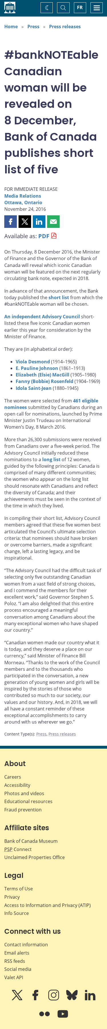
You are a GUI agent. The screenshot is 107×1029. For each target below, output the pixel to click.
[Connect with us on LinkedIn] (90, 999)
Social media (17, 969)
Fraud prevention (23, 810)
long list (51, 459)
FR (80, 7)
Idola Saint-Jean (34, 388)
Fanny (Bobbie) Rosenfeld (44, 381)
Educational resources (28, 801)
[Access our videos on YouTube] (62, 1018)
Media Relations (22, 196)
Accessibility (17, 785)
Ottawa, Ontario (23, 202)
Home (11, 26)
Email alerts (16, 953)
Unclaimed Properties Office (34, 857)
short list (59, 297)
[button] (10, 221)
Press (33, 26)
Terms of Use (18, 889)
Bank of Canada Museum (31, 841)
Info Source (16, 913)
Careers (12, 777)
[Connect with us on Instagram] (54, 999)
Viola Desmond (33, 361)
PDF (43, 236)
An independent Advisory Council (42, 316)
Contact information (26, 944)
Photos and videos (24, 793)
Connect (18, 849)
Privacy (12, 897)
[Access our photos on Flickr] (45, 1018)
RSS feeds (14, 961)
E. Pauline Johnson (37, 368)
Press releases (65, 26)
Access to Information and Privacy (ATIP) (47, 905)
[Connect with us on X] (18, 999)
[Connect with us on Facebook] (36, 999)
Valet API (13, 977)
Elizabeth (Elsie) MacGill (42, 375)
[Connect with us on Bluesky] (72, 999)
